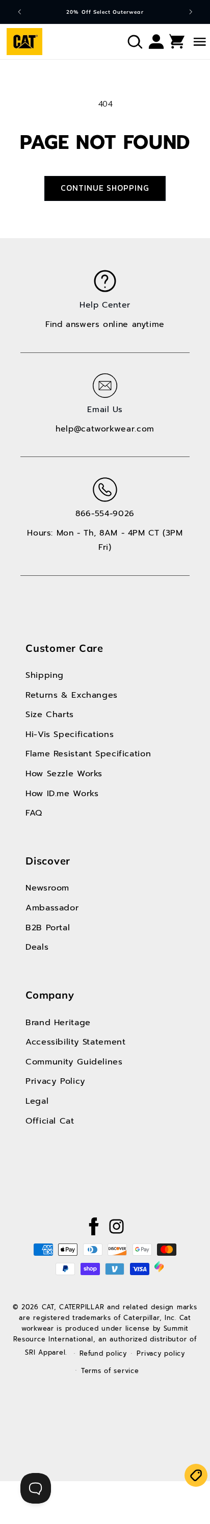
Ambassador (51, 907)
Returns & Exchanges (71, 695)
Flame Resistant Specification (88, 753)
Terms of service (110, 1371)
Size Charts (49, 714)
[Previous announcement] (19, 12)
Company (49, 994)
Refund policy (103, 1353)
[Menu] (189, 41)
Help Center (105, 305)
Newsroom (47, 887)
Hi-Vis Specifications (69, 734)
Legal (36, 1101)
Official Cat (49, 1120)
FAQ (33, 812)
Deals (36, 947)
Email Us (104, 409)
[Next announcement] (190, 12)
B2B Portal (47, 927)
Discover (47, 860)
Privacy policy (161, 1353)
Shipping (44, 675)
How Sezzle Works (63, 773)
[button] (134, 41)
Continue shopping (105, 188)
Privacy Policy (55, 1081)
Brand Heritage (58, 1022)
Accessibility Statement (75, 1041)
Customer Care (64, 648)
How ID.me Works (61, 793)
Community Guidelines (74, 1061)
